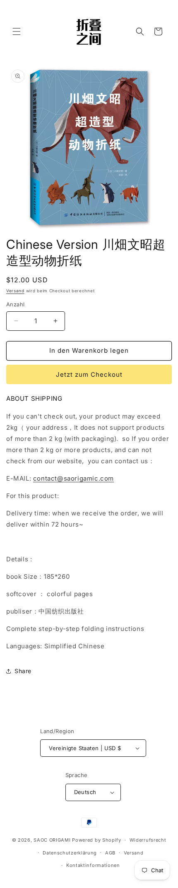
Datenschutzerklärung (70, 853)
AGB (110, 853)
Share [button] (22, 670)
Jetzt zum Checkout (89, 374)
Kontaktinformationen (93, 865)
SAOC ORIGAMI (52, 840)
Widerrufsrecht (148, 840)
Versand (15, 290)
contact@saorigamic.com (73, 478)
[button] (16, 31)
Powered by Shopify (96, 840)
